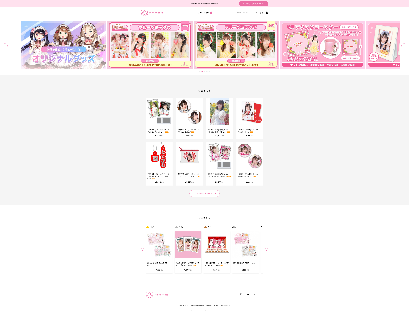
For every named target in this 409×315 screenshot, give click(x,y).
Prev (5, 45)
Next (403, 45)
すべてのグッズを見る (204, 193)
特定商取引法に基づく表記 (197, 305)
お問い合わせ (209, 305)
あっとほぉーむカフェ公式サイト (253, 4)
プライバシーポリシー (184, 305)
